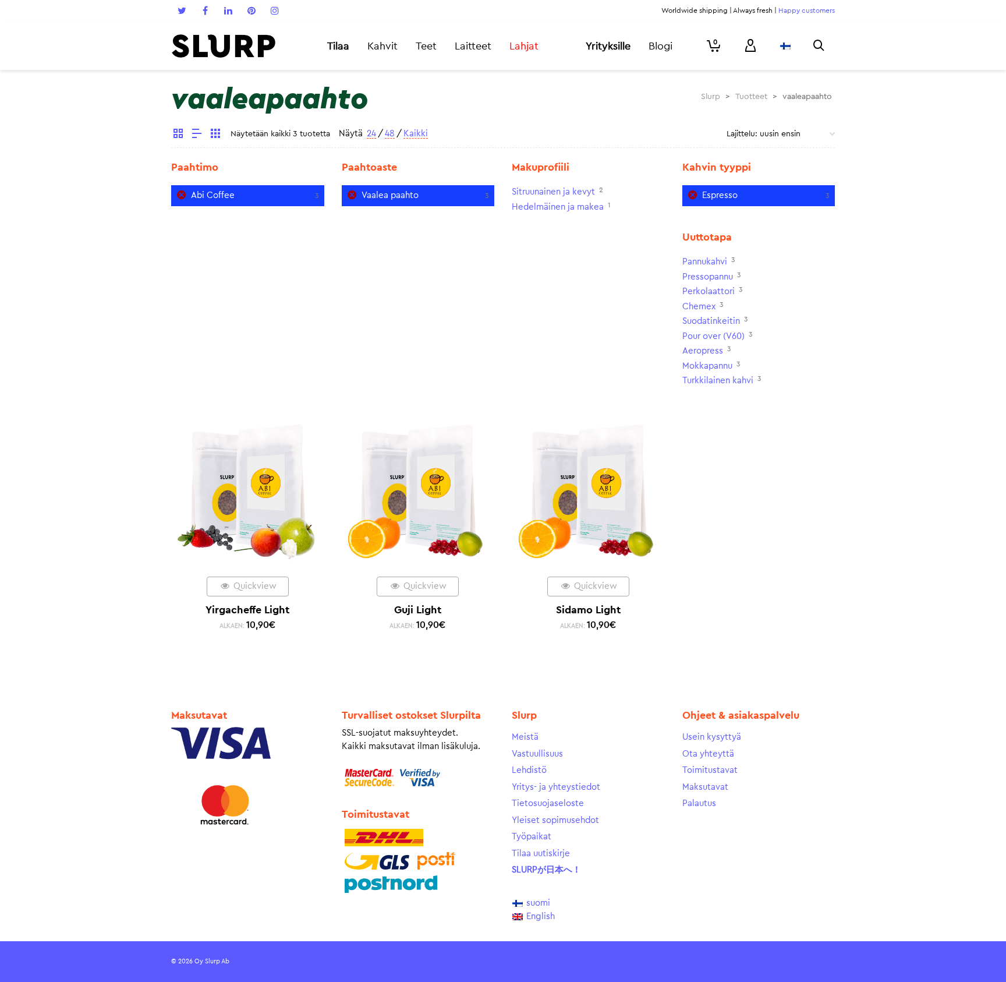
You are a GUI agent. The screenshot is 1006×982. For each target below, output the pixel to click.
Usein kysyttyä (711, 737)
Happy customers (806, 10)
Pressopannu (707, 277)
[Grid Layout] (215, 135)
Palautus (699, 803)
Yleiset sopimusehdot (555, 820)
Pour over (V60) (713, 336)
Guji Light (417, 610)
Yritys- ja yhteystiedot (556, 787)
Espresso (720, 195)
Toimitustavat (710, 770)
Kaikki (415, 133)
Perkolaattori (708, 291)
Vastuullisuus (537, 754)
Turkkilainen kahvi (717, 380)
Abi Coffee (213, 195)
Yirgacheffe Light (247, 610)
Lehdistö (529, 770)
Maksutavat (705, 787)
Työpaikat (531, 836)
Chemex (698, 306)
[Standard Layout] (178, 135)
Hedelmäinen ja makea (558, 207)
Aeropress (702, 351)
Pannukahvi (704, 261)
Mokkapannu (707, 366)
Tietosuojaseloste (548, 803)
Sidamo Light (588, 610)
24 (371, 133)
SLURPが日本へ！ (546, 870)
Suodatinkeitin (711, 321)
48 (390, 133)
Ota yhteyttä (708, 754)
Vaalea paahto (390, 195)
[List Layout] (197, 135)
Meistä (525, 737)
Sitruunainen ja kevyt (553, 192)
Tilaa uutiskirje (541, 853)
